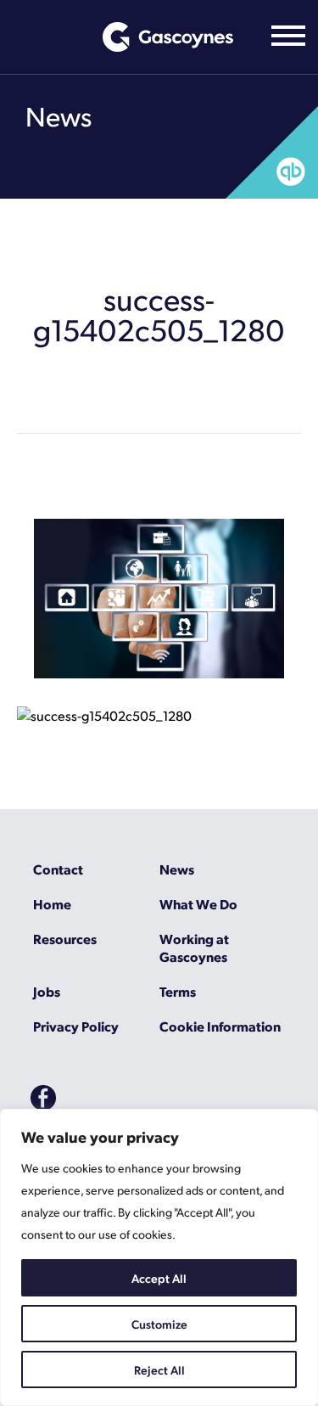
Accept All (159, 1277)
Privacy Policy (76, 1026)
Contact (58, 869)
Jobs (46, 991)
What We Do (198, 904)
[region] (159, 1257)
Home (52, 904)
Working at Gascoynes (194, 947)
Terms (177, 991)
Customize (159, 1323)
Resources (65, 939)
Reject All (159, 1369)
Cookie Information (220, 1026)
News (176, 869)
